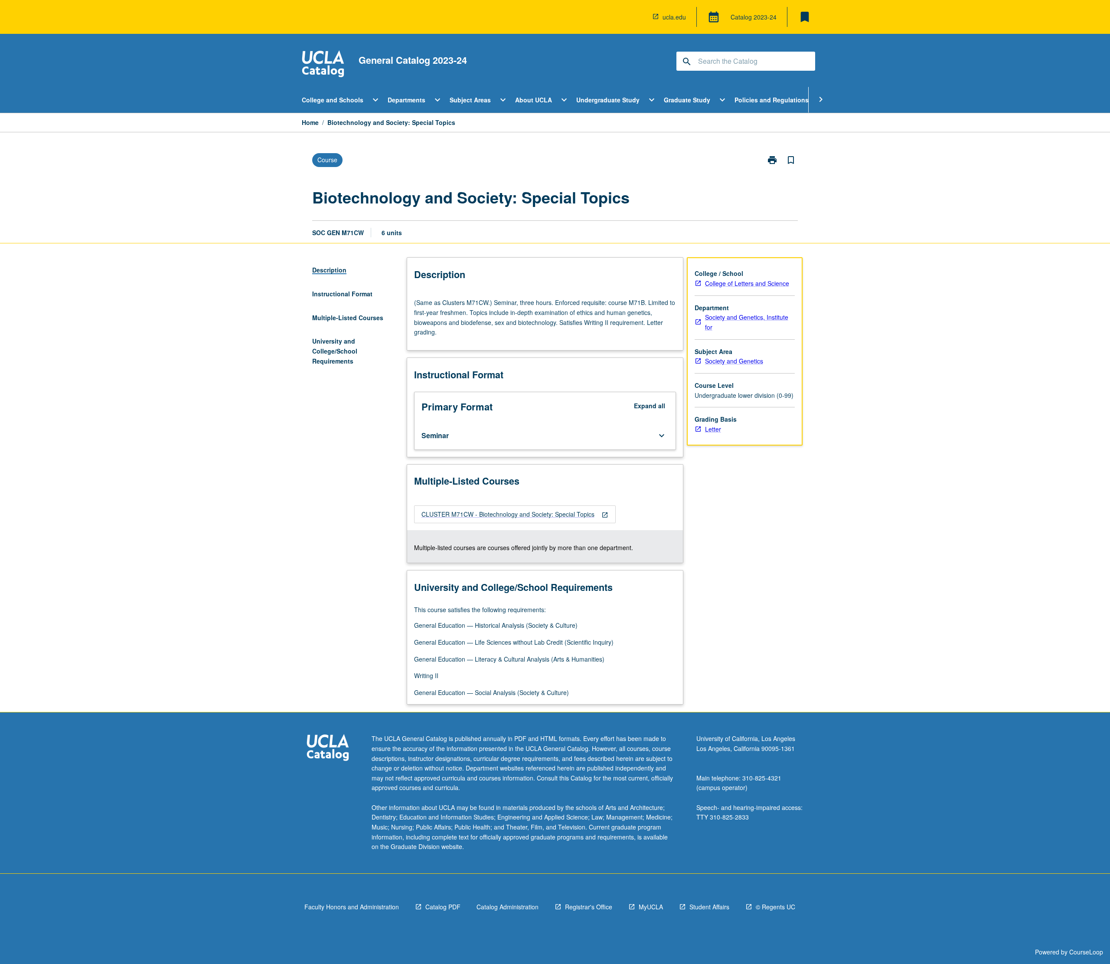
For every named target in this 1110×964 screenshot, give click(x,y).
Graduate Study (687, 99)
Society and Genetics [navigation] (734, 361)
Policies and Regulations (772, 99)
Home (310, 122)
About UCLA (533, 99)
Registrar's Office (588, 906)
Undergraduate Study (608, 99)
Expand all (649, 405)
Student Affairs (709, 906)
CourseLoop (1086, 952)
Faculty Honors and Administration (351, 906)
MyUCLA (651, 906)
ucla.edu (674, 17)
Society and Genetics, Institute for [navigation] (746, 322)
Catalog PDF (442, 906)
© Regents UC (775, 906)
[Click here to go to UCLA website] (327, 749)
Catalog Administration (508, 906)
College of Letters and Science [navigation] (747, 283)
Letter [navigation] (713, 429)
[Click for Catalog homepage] (323, 65)
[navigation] (515, 514)
